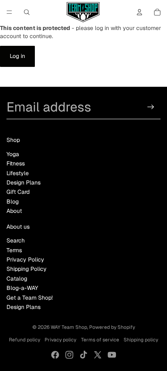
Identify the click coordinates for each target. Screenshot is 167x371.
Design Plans (23, 182)
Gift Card (18, 191)
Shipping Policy (26, 268)
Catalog (16, 278)
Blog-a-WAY (22, 288)
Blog (12, 201)
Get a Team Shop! (29, 297)
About (14, 210)
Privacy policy (60, 340)
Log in (17, 56)
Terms (14, 250)
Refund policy (24, 340)
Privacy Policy (25, 259)
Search (15, 240)
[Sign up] (151, 106)
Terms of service (100, 340)
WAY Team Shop (69, 327)
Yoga (12, 154)
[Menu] (9, 12)
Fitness (15, 163)
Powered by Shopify (112, 327)
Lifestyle (17, 173)
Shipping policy (141, 340)
